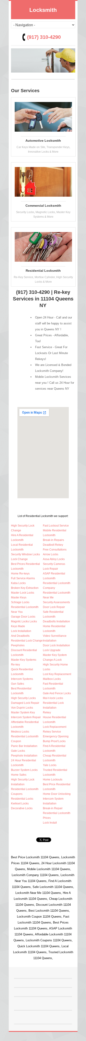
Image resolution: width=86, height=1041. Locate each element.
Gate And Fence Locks (57, 693)
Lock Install (50, 822)
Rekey (47, 712)
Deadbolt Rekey (53, 544)
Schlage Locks (20, 602)
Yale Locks (49, 765)
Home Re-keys (20, 573)
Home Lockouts (52, 779)
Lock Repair (50, 568)
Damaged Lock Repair (25, 702)
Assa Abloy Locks (54, 559)
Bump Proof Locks (54, 741)
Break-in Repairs (53, 540)
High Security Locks (23, 698)
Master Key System (55, 655)
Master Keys (18, 597)
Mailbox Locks (52, 679)
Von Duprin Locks (22, 707)
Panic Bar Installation (24, 746)
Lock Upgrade (52, 650)
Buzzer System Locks (24, 770)
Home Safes (18, 774)
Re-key (15, 664)
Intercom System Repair (26, 717)
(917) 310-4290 (44, 37)
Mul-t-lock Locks (53, 698)
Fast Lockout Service (56, 525)
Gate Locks (18, 750)
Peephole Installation (24, 755)
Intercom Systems (22, 679)
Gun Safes (17, 683)
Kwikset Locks (20, 803)
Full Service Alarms (23, 578)
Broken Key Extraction (25, 588)
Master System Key (23, 712)
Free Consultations (55, 549)
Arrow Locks (50, 554)
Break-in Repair (53, 808)
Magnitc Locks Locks (24, 621)
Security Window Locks (25, 554)
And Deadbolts (20, 635)
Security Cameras (54, 564)
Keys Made (18, 626)
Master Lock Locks (22, 592)
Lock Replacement (54, 726)
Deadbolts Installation (56, 621)
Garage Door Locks (23, 616)
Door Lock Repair (54, 607)
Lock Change (19, 559)
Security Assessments (56, 602)
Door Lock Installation (56, 645)
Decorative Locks (22, 808)
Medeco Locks (20, 731)
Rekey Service (52, 731)
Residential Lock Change (27, 640)
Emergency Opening (56, 736)
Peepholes (18, 645)
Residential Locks (22, 798)
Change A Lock (52, 659)
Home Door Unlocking (57, 794)
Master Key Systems (23, 659)
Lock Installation (21, 631)
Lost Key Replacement (57, 674)
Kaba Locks (18, 583)
